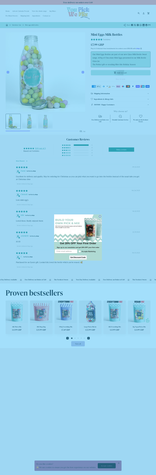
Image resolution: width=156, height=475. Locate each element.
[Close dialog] (100, 216)
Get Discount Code (78, 257)
